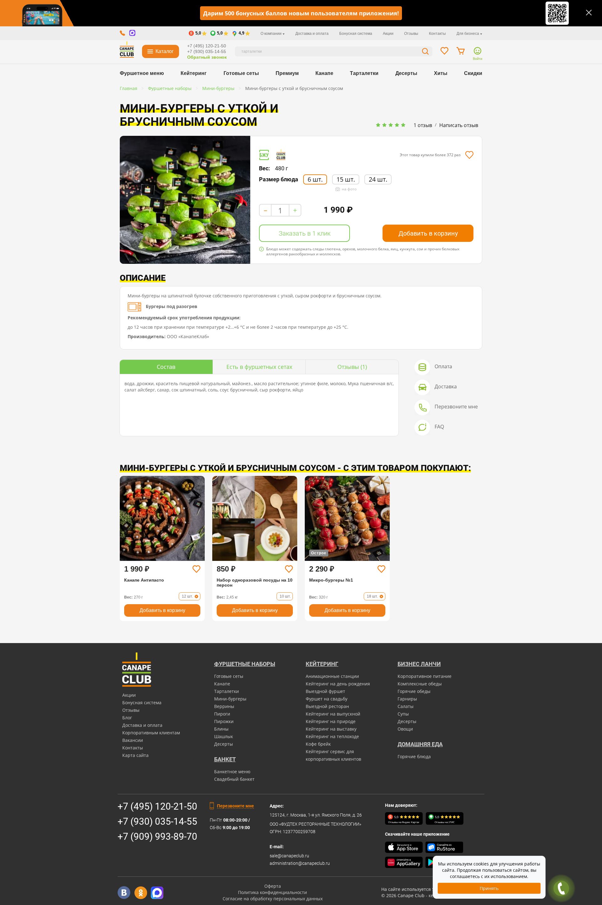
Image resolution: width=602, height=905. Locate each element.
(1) (352, 366)
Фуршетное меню (142, 73)
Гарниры (407, 699)
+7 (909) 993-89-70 (157, 836)
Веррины (224, 706)
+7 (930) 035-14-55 (206, 51)
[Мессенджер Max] (157, 892)
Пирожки (224, 721)
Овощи (405, 729)
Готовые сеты (241, 73)
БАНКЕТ (225, 759)
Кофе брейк (318, 744)
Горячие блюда (414, 756)
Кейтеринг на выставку (331, 729)
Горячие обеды (414, 691)
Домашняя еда (420, 744)
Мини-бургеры (230, 699)
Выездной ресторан (327, 706)
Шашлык (223, 736)
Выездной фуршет (325, 691)
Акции (388, 33)
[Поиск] (425, 52)
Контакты (437, 33)
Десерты (406, 73)
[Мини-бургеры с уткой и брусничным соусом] (185, 200)
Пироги (222, 714)
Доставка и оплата (312, 33)
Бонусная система (355, 33)
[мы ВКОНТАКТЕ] (124, 892)
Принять (489, 888)
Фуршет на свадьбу (326, 699)
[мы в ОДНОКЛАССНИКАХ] (140, 892)
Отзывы (411, 33)
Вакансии (132, 740)
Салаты (406, 706)
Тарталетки (364, 73)
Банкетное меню (232, 772)
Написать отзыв (458, 125)
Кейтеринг (194, 73)
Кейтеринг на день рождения (338, 684)
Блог (127, 718)
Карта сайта (135, 755)
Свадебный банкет (234, 779)
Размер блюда (278, 179)
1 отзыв (423, 125)
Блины (221, 729)
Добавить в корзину (428, 233)
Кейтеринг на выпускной (333, 714)
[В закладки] (469, 155)
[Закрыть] (589, 12)
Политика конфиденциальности (272, 892)
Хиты (440, 73)
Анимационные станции (332, 676)
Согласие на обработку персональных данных (273, 899)
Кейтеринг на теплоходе (332, 736)
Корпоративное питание (425, 676)
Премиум (287, 73)
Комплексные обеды (420, 684)
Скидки (473, 73)
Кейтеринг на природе (331, 721)
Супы (403, 714)
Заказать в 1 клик (304, 233)
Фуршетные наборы (244, 664)
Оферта (272, 886)
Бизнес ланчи (419, 664)
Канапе (324, 73)
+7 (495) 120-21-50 (206, 45)
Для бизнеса (468, 33)
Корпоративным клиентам (151, 733)
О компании (272, 33)
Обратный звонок (207, 57)
